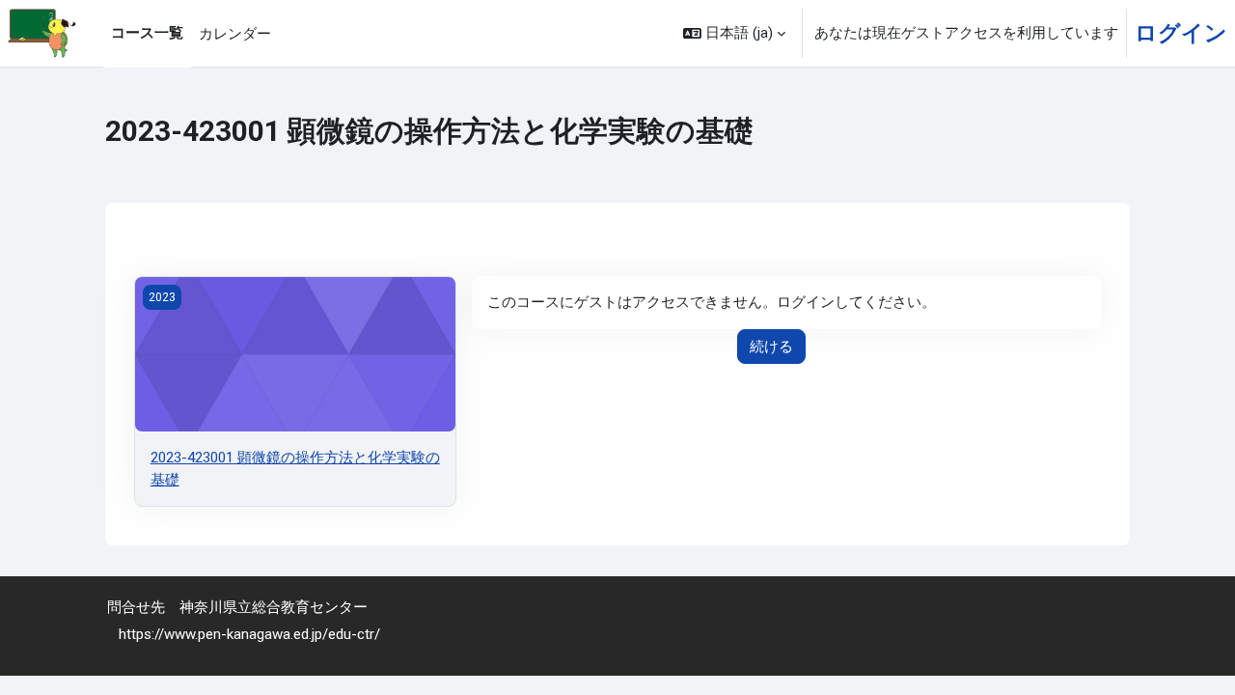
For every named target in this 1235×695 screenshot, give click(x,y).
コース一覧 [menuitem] (147, 33)
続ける (771, 346)
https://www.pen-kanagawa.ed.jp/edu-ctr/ (249, 634)
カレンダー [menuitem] (235, 33)
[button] (734, 33)
